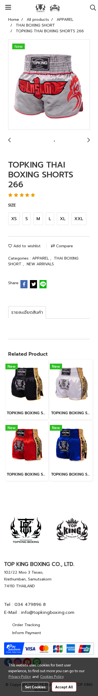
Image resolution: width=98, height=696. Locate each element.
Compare (64, 246)
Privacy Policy (19, 676)
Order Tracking (26, 625)
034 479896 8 (30, 604)
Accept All (64, 686)
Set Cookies (35, 686)
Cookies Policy (52, 676)
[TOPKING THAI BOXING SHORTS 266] (49, 85)
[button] (91, 8)
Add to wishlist (26, 246)
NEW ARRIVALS (40, 264)
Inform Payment (26, 633)
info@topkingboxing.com (47, 612)
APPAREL (41, 258)
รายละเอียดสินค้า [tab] (27, 312)
